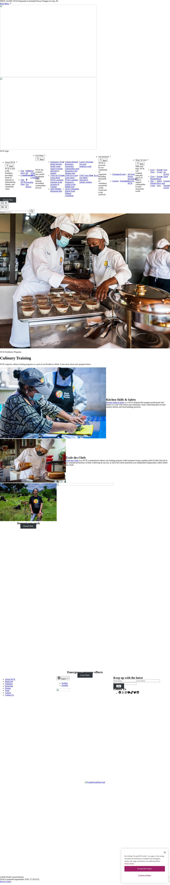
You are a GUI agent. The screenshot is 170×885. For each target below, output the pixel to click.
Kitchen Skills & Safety (115, 402)
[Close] (165, 852)
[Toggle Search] (4, 203)
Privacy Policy (5, 882)
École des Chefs (72, 460)
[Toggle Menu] (4, 207)
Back (11, 166)
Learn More (85, 675)
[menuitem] (66, 683)
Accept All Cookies (144, 869)
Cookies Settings (144, 875)
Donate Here (28, 526)
